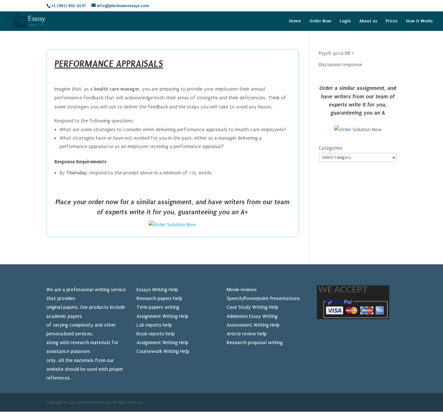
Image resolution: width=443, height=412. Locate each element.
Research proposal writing (255, 342)
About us (368, 21)
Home (295, 21)
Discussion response (340, 65)
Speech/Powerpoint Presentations (263, 298)
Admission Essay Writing (252, 316)
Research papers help (159, 298)
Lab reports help (154, 325)
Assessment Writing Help (253, 325)
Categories (330, 148)
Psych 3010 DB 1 (336, 53)
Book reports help (156, 334)
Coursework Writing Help (163, 351)
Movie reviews (242, 290)
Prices (392, 21)
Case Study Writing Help (252, 307)
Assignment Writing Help (162, 316)
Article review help (247, 334)
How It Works (419, 21)
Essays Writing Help (157, 290)
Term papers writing (158, 307)
